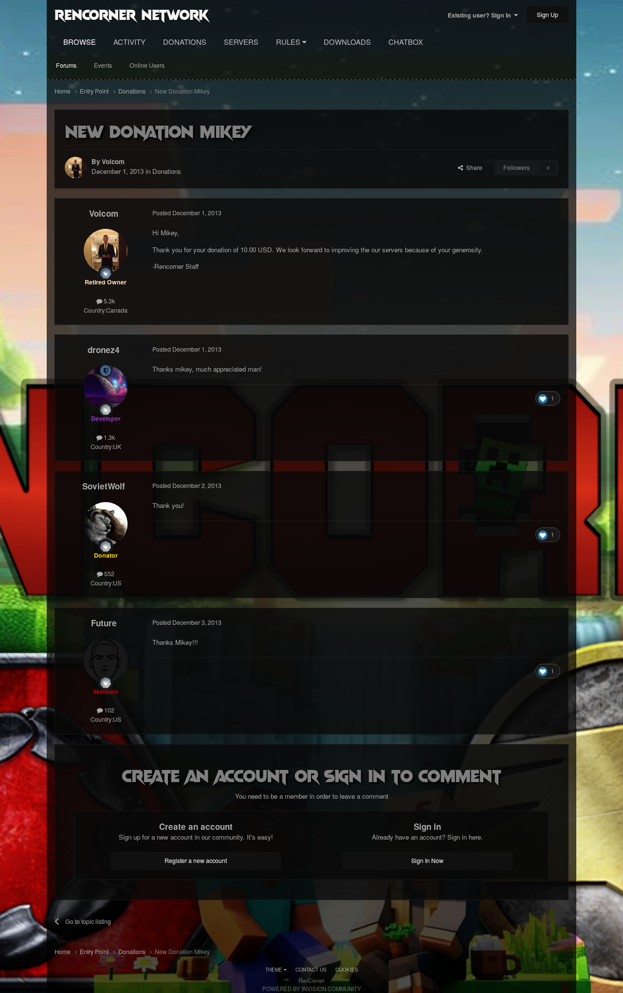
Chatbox (405, 42)
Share (472, 167)
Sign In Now (427, 860)
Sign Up (547, 14)
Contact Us (311, 969)
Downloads (347, 42)
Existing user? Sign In (481, 15)
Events (103, 65)
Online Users (147, 65)
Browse (79, 42)
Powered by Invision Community (311, 989)
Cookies (346, 969)
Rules (289, 42)
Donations (184, 42)
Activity (129, 42)
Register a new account (196, 860)
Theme (274, 969)
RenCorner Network (132, 14)
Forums (66, 65)
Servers (241, 42)
